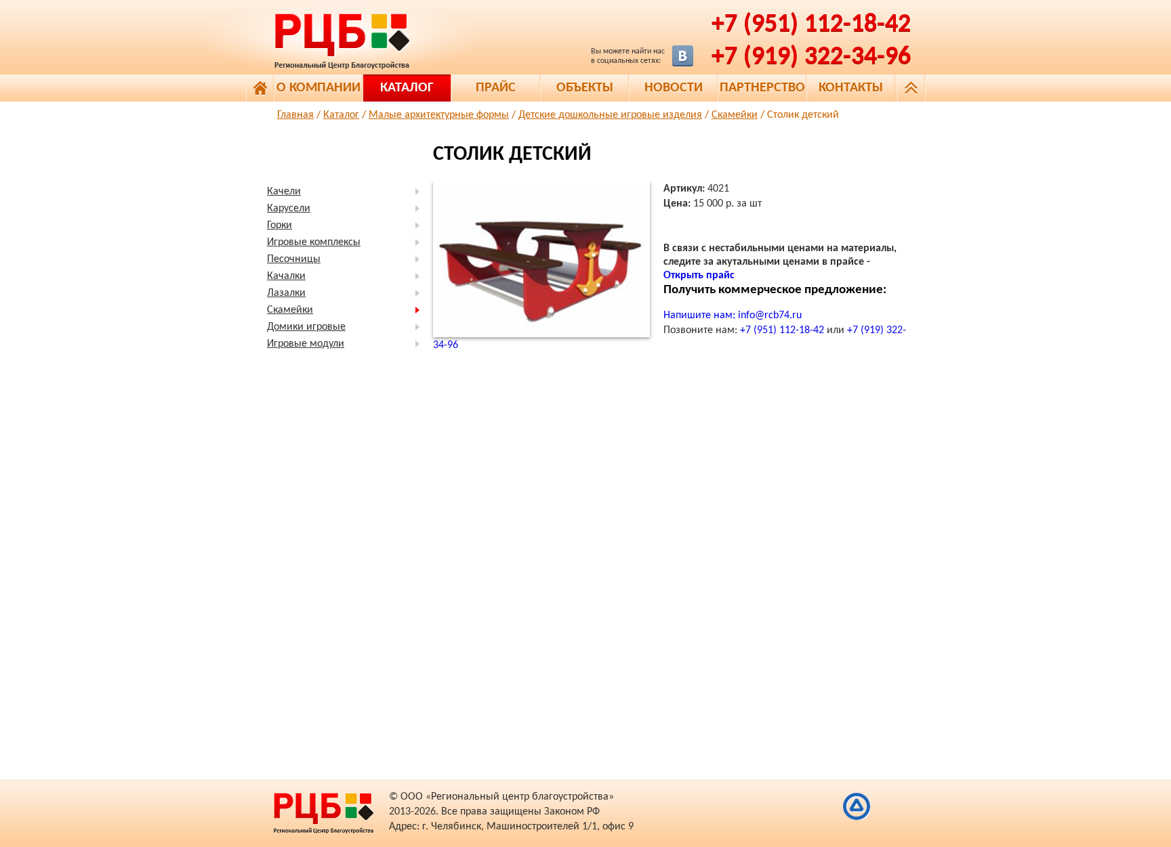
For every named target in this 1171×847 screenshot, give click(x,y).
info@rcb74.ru (770, 315)
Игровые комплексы (314, 242)
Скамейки (735, 115)
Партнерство (762, 88)
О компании (318, 88)
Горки (279, 225)
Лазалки (286, 293)
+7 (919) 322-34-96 (811, 57)
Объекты (584, 88)
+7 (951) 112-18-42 (811, 25)
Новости (673, 88)
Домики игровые (306, 327)
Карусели (288, 208)
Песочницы (294, 259)
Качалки (286, 276)
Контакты (851, 88)
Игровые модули (305, 344)
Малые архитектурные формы (439, 115)
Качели (284, 191)
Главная (295, 115)
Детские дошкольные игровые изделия (610, 115)
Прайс (496, 88)
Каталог (407, 88)
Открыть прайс (699, 275)
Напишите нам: (700, 315)
